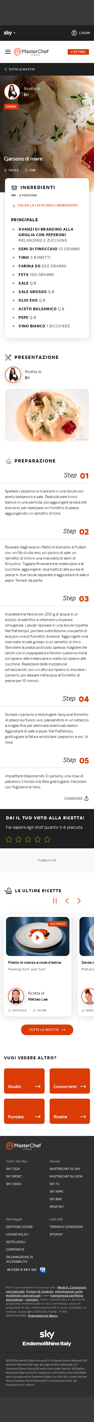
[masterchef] (33, 52)
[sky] (47, 1334)
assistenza (14, 1299)
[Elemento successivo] (79, 901)
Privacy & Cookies (39, 1291)
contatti (32, 1299)
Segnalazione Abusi (43, 1315)
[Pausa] (55, 901)
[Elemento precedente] (67, 901)
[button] (47, 839)
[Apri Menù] (8, 52)
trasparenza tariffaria (66, 1295)
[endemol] (47, 1344)
